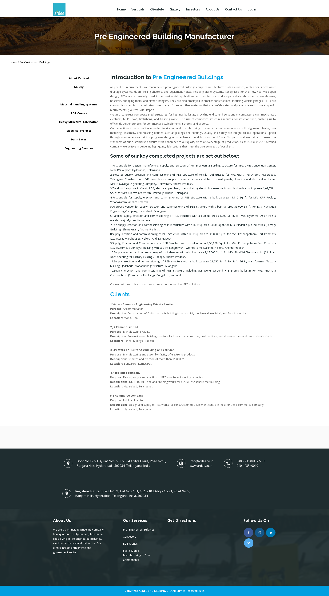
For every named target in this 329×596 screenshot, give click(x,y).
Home (121, 9)
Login (252, 9)
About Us (212, 9)
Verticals (138, 9)
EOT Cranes (130, 543)
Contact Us (233, 9)
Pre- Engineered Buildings (138, 529)
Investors (193, 9)
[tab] (79, 78)
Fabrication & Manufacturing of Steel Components (137, 555)
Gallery (175, 9)
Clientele (157, 9)
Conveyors (129, 536)
